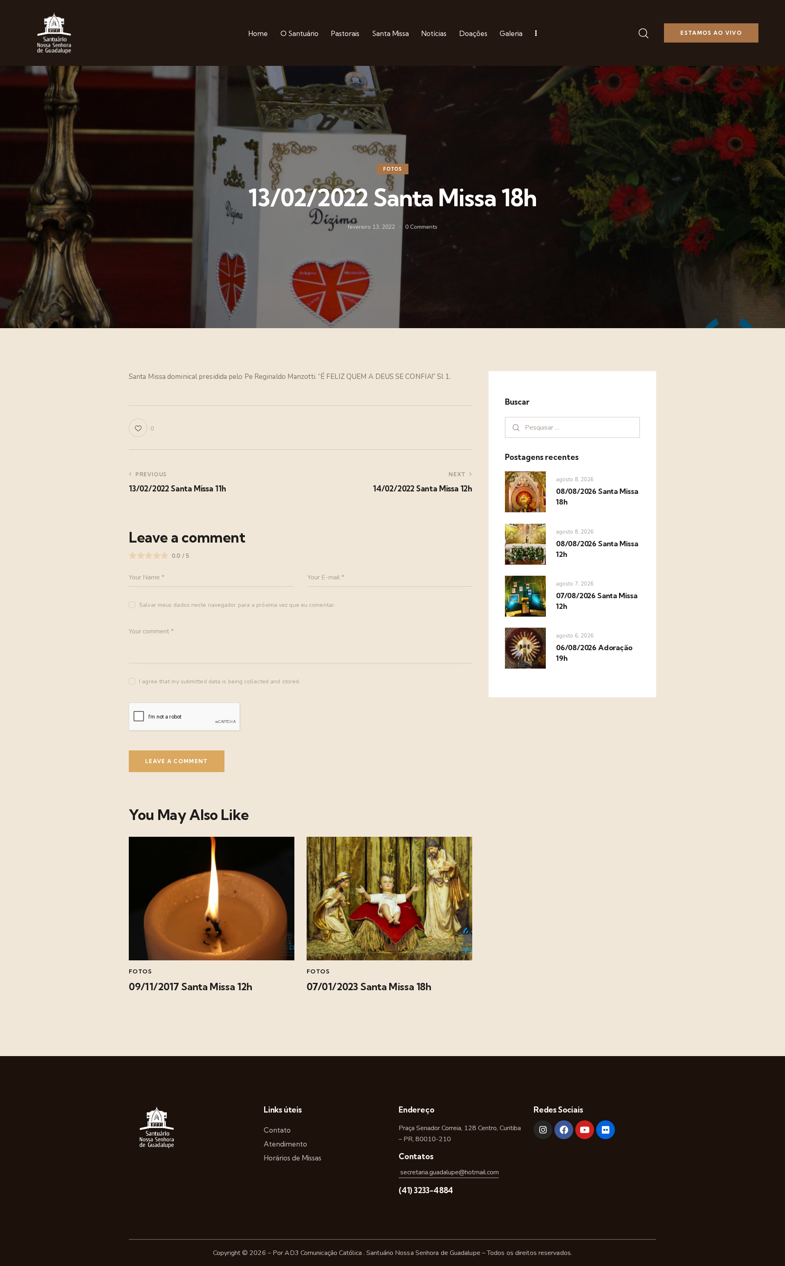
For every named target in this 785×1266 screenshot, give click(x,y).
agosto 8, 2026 (575, 479)
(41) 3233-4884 (426, 1190)
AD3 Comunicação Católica (324, 1252)
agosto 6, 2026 (575, 636)
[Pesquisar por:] (572, 427)
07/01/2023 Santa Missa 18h (369, 987)
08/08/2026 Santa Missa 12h (597, 549)
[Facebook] (563, 1129)
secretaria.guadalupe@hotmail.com (449, 1172)
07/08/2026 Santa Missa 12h (596, 601)
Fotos (392, 169)
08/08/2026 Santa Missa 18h (597, 497)
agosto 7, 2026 (575, 584)
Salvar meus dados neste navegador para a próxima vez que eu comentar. (237, 605)
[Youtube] (584, 1129)
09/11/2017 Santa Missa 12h (190, 987)
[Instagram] (543, 1129)
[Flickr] (605, 1129)
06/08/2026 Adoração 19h (594, 653)
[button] (141, 428)
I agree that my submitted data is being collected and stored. (219, 681)
